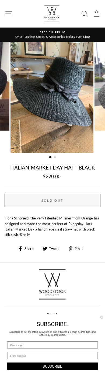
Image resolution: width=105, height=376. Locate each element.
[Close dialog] (102, 317)
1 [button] (50, 157)
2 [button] (55, 157)
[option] (52, 34)
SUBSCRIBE (52, 366)
